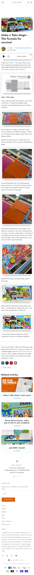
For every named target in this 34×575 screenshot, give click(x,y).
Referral (4, 512)
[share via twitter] (7, 363)
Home (3, 506)
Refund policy (6, 524)
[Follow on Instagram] (7, 556)
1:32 (30, 54)
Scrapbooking (27, 48)
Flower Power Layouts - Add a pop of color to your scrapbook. (17, 421)
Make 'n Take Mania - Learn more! (17, 395)
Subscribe (8, 499)
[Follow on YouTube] (16, 556)
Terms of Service (6, 521)
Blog (3, 515)
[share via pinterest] (11, 363)
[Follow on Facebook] (2, 556)
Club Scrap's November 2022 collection (13, 69)
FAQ (3, 518)
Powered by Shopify (23, 563)
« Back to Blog (6, 368)
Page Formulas (19, 48)
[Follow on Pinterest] (12, 556)
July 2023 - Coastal (17, 448)
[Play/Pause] (4, 56)
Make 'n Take (14, 63)
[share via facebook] (2, 363)
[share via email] (15, 363)
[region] (17, 467)
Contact (4, 509)
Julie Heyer (10, 48)
